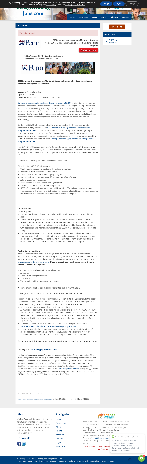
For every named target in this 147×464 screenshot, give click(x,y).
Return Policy (33, 461)
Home (72, 17)
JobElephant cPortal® (103, 438)
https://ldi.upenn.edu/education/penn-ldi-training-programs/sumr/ (49, 326)
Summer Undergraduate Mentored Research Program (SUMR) (45, 103)
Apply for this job (88, 50)
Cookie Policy (51, 5)
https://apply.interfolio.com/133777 (47, 349)
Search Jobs (83, 17)
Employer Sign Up (113, 39)
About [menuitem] (58, 427)
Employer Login (112, 42)
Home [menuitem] (58, 419)
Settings (132, 4)
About (94, 17)
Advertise (114, 17)
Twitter (24, 444)
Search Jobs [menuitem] (61, 423)
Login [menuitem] (58, 442)
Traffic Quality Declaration (75, 5)
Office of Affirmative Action (68, 368)
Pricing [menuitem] (59, 431)
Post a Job (117, 26)
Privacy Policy (94, 461)
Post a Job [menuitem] (60, 446)
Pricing (103, 17)
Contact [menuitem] (59, 438)
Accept (106, 4)
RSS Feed (22, 461)
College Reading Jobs (39, 459)
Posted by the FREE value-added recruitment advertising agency (35, 399)
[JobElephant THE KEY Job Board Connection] (106, 414)
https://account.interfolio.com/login (33, 262)
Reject (119, 4)
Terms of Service (107, 461)
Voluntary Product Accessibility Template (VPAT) (68, 461)
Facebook (19, 444)
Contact (125, 17)
